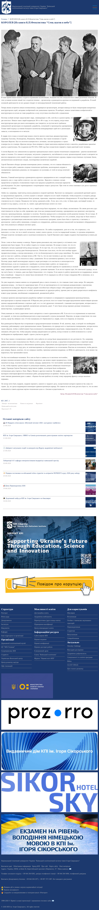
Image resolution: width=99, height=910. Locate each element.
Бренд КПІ (36, 866)
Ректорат (4, 613)
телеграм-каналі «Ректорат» (38, 893)
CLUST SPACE (72, 665)
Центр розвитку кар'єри (10, 662)
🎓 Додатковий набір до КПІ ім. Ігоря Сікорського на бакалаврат (27, 498)
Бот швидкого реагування (62, 879)
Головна (4, 19)
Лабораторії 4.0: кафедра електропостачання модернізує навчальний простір (31, 461)
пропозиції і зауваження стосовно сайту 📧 (38, 901)
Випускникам (72, 635)
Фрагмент (39, 403)
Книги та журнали (26, 403)
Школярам (71, 613)
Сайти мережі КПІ (41, 636)
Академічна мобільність (43, 617)
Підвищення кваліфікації (43, 624)
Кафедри (4, 632)
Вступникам (71, 617)
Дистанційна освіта (41, 613)
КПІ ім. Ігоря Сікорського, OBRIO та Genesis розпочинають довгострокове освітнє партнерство (38, 435)
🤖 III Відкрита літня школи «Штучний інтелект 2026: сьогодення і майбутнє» (32, 423)
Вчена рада (5, 617)
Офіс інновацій (6, 666)
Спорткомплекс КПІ (8, 651)
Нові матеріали (64, 866)
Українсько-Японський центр (12, 658)
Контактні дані (6, 866)
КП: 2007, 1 (5, 401)
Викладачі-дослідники (75, 650)
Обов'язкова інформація (22, 866)
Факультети (5, 628)
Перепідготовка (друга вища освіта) (47, 620)
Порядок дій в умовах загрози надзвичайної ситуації (23, 887)
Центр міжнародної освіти (44, 628)
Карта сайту (53, 866)
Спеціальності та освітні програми (79, 657)
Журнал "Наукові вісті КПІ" (44, 658)
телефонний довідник (78, 874)
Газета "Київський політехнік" (45, 655)
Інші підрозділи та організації (12, 636)
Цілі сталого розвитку (75, 669)
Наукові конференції (41, 643)
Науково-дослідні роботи (43, 647)
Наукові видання (40, 639)
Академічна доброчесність (76, 654)
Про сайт (44, 866)
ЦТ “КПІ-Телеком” (8, 647)
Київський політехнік (9, 406)
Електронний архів (41, 651)
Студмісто (4, 655)
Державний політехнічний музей (13, 643)
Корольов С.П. (6, 409)
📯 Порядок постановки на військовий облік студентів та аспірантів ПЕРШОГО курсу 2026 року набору (41, 473)
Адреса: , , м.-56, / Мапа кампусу (34, 869)
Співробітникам (73, 638)
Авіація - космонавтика (9, 403)
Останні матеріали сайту (16, 419)
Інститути (4, 624)
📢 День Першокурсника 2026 (14, 486)
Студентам (71, 631)
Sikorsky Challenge (74, 646)
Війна (69, 661)
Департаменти (6, 620)
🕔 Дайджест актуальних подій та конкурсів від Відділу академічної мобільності (32, 448)
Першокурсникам (73, 627)
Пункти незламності (11, 890)
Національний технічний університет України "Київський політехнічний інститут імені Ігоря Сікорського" (33, 7)
